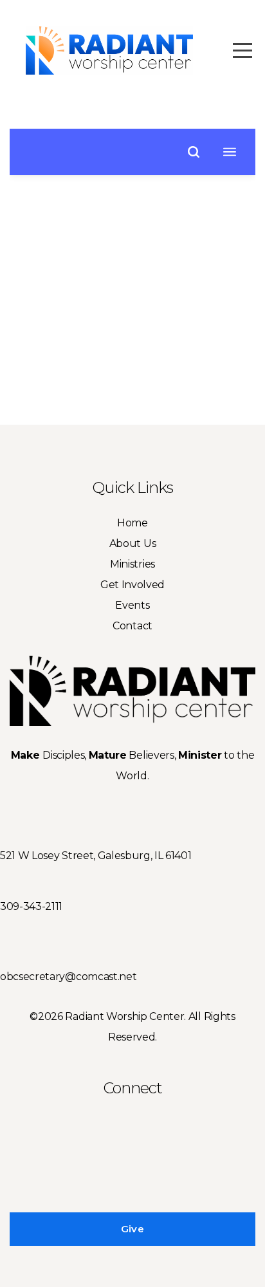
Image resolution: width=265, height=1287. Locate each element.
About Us (132, 543)
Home (132, 523)
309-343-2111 (31, 906)
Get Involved (132, 585)
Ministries (132, 564)
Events (132, 605)
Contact (132, 626)
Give (132, 1229)
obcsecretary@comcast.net (68, 976)
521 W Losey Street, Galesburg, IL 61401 (96, 855)
